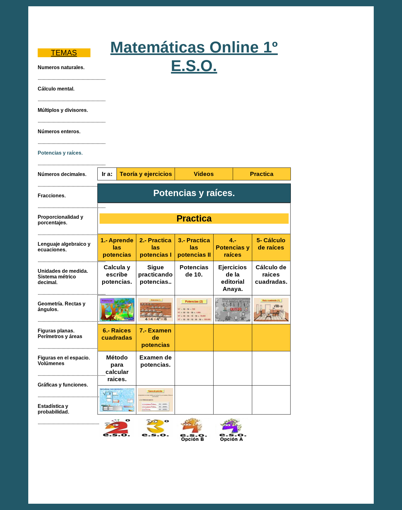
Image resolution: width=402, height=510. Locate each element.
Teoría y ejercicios (146, 173)
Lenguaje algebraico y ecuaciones (64, 246)
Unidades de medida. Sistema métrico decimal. (63, 276)
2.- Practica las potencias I (155, 247)
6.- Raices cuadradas (116, 334)
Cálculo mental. (56, 88)
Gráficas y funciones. (63, 384)
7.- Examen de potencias (155, 337)
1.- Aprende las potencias (116, 247)
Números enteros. (59, 131)
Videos (204, 173)
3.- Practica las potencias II (194, 247)
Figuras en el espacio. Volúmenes (64, 360)
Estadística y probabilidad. (53, 408)
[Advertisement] (201, 22)
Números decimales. (62, 174)
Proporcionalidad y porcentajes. (60, 219)
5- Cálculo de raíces (271, 244)
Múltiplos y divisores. (63, 110)
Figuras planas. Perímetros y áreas (60, 333)
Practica (262, 173)
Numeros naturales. (61, 67)
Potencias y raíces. (60, 153)
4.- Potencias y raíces (233, 247)
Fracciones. (52, 195)
